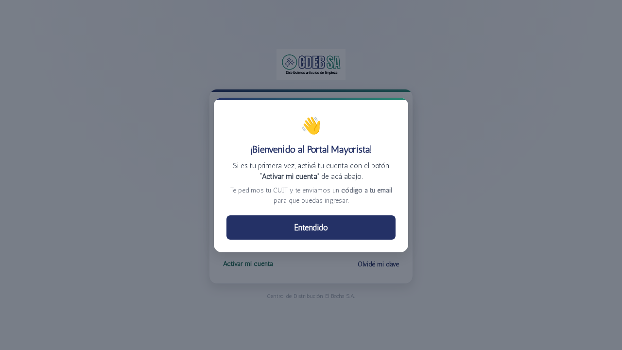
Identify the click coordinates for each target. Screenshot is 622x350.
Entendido (311, 227)
